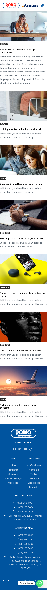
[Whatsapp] (39, 583)
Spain (3, 178)
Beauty (4, 44)
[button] (42, 5)
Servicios (13, 474)
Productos (13, 469)
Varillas (33, 474)
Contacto (13, 482)
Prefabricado (34, 465)
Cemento (34, 469)
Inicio (13, 465)
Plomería (34, 478)
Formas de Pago (13, 478)
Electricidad (34, 482)
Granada (5, 233)
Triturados (34, 487)
